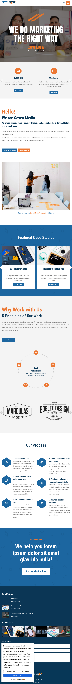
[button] (1, 80)
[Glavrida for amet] (64, 631)
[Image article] (5, 600)
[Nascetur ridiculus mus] (19, 631)
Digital (54, 272)
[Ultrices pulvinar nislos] (30, 631)
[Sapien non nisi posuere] (41, 631)
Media (15, 272)
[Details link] (23, 255)
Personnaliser (10, 672)
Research (20, 272)
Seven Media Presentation (38, 213)
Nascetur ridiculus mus (53, 269)
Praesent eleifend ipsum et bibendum (22, 613)
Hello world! (14, 598)
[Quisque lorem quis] (7, 631)
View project (17, 284)
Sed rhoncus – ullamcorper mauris (21, 606)
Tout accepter (17, 675)
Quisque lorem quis (18, 269)
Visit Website (14, 255)
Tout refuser (25, 672)
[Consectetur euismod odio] (53, 631)
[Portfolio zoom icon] (18, 255)
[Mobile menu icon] (68, 3)
